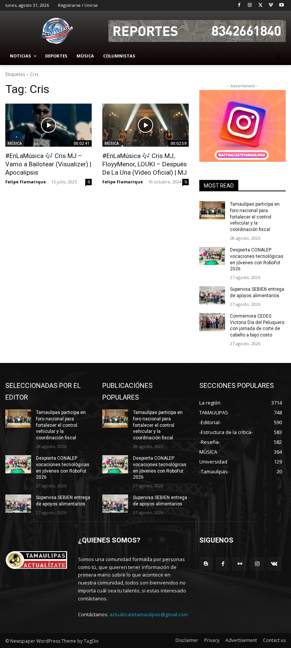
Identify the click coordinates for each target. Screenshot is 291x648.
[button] (277, 56)
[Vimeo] (270, 5)
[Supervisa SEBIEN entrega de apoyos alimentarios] (212, 295)
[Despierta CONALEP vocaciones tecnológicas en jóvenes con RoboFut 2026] (212, 256)
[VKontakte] (274, 563)
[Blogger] (206, 563)
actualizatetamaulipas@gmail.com (149, 614)
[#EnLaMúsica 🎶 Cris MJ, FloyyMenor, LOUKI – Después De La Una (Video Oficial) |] (145, 125)
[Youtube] (281, 5)
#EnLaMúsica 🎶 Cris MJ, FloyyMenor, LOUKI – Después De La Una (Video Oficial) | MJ (144, 164)
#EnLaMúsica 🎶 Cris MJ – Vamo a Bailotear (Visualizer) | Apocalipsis (48, 164)
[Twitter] (260, 5)
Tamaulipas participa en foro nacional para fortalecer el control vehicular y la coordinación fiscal (255, 217)
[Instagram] (250, 5)
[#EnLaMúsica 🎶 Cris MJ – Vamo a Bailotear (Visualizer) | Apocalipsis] (48, 125)
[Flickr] (240, 563)
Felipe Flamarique (25, 181)
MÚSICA (15, 143)
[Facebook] (239, 5)
